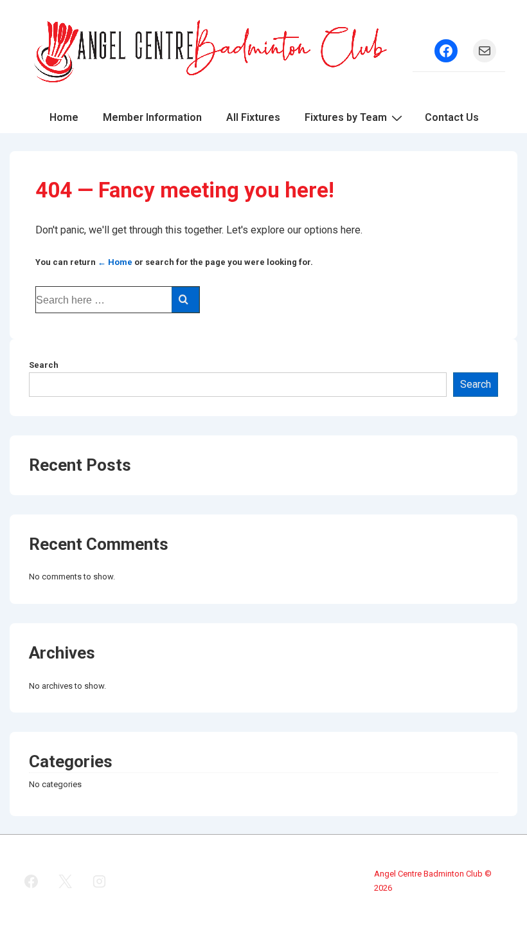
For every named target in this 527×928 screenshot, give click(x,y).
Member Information (152, 117)
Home (63, 117)
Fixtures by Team (346, 117)
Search (43, 365)
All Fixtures (253, 117)
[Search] (185, 300)
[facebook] (31, 881)
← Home (115, 262)
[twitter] (65, 881)
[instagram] (99, 881)
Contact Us (452, 117)
